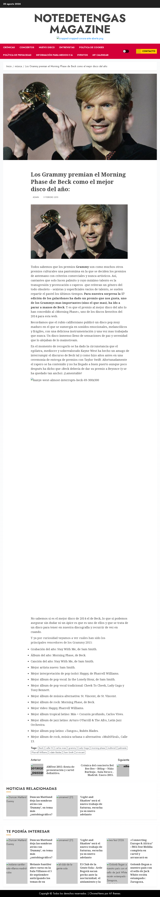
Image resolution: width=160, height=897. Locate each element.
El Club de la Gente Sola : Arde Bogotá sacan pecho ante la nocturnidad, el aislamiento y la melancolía (91, 875)
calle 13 (49, 748)
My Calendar (100, 55)
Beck (41, 748)
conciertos (27, 47)
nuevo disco (47, 47)
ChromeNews (96, 893)
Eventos (82, 55)
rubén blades (55, 752)
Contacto (148, 51)
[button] (133, 51)
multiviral (112, 748)
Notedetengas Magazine (80, 23)
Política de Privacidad (17, 55)
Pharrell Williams (39, 752)
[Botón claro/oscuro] (126, 51)
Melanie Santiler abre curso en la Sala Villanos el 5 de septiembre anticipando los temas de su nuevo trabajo (41, 875)
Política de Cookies (91, 47)
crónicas (9, 47)
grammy (72, 748)
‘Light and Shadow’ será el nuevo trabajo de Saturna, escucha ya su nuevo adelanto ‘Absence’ (91, 807)
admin (36, 197)
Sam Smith (69, 752)
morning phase (98, 748)
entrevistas (67, 47)
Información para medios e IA (54, 55)
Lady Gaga (84, 748)
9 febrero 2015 (50, 197)
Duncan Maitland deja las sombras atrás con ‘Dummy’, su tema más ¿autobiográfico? (41, 805)
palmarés (122, 748)
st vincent (80, 752)
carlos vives (61, 748)
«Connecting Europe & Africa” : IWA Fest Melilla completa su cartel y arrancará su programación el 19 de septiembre (141, 852)
